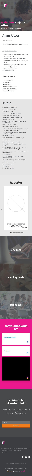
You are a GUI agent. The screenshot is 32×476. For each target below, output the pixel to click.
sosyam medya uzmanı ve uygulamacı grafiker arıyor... (14, 121)
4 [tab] (14, 233)
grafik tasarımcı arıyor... (9, 162)
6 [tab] (17, 233)
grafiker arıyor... (6, 154)
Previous (1, 210)
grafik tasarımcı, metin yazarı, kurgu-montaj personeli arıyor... (15, 151)
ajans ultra (18, 28)
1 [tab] (9, 233)
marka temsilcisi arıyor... (9, 124)
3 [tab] (12, 233)
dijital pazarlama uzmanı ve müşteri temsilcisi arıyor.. (13, 157)
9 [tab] (22, 233)
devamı (24, 227)
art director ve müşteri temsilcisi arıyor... (14, 160)
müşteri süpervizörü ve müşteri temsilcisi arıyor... (12, 118)
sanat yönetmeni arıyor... (9, 107)
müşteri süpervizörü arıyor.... (10, 126)
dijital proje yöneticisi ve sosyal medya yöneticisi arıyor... (14, 132)
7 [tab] (19, 233)
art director (5, 166)
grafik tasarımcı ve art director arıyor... (13, 137)
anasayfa (4, 28)
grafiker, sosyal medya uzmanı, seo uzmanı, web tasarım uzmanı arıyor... (15, 129)
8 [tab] (20, 233)
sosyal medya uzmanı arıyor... (11, 115)
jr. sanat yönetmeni (8, 168)
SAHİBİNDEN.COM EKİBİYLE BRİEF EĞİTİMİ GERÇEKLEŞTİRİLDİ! (16, 225)
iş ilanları (10, 28)
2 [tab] (11, 233)
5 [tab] (16, 233)
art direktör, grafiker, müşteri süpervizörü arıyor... (14, 144)
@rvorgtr (7, 351)
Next (30, 210)
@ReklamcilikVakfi (10, 337)
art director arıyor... (7, 111)
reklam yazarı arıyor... (8, 135)
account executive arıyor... (10, 109)
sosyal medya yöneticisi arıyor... (11, 113)
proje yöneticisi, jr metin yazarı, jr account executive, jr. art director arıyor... (14, 148)
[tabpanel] (16, 208)
